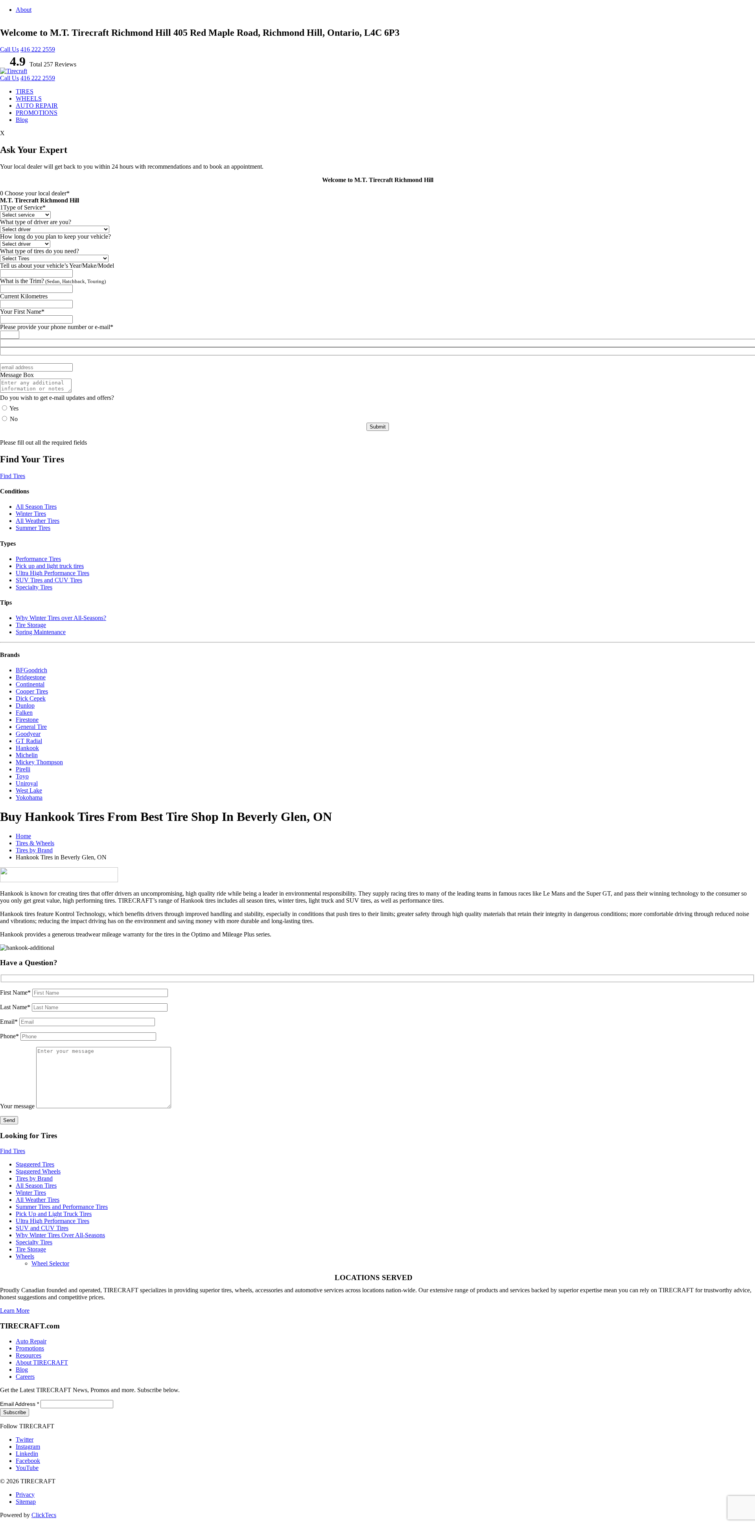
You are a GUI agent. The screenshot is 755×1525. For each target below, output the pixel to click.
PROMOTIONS (36, 112)
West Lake (29, 790)
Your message (18, 1106)
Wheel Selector (50, 1263)
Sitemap (26, 1501)
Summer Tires (33, 527)
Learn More (14, 1310)
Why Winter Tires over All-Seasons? (61, 617)
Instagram (28, 1446)
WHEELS (29, 98)
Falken (24, 712)
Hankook (27, 748)
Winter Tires (31, 513)
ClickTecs (43, 1515)
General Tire (31, 726)
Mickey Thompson (39, 762)
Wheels (25, 1256)
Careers (25, 1376)
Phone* (10, 1036)
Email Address (19, 1404)
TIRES (24, 91)
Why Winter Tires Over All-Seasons (60, 1235)
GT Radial (29, 741)
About (23, 9)
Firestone (27, 719)
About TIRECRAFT (42, 1362)
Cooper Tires (32, 691)
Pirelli (23, 769)
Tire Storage (31, 625)
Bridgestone (31, 677)
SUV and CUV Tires (42, 1228)
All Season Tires (36, 506)
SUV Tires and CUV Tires (49, 580)
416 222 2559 (37, 49)
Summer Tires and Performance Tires (62, 1206)
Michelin (27, 755)
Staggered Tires (35, 1164)
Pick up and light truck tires (50, 566)
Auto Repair (31, 1341)
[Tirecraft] (13, 71)
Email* (9, 1021)
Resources (28, 1355)
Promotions (30, 1348)
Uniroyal (27, 783)
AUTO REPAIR (37, 105)
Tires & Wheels (35, 843)
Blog (22, 119)
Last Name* (16, 1007)
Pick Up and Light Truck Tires (54, 1213)
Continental (30, 684)
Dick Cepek (31, 698)
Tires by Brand (34, 850)
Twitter (24, 1439)
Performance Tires (38, 559)
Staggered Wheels (38, 1171)
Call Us (9, 49)
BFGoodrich (31, 670)
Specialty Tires (34, 587)
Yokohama (29, 797)
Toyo (22, 776)
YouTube (27, 1467)
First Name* (16, 992)
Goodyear (28, 733)
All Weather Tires (37, 520)
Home (23, 836)
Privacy (25, 1494)
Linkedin (27, 1453)
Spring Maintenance (41, 632)
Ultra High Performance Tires (52, 573)
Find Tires (12, 476)
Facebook (28, 1460)
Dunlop (25, 705)
